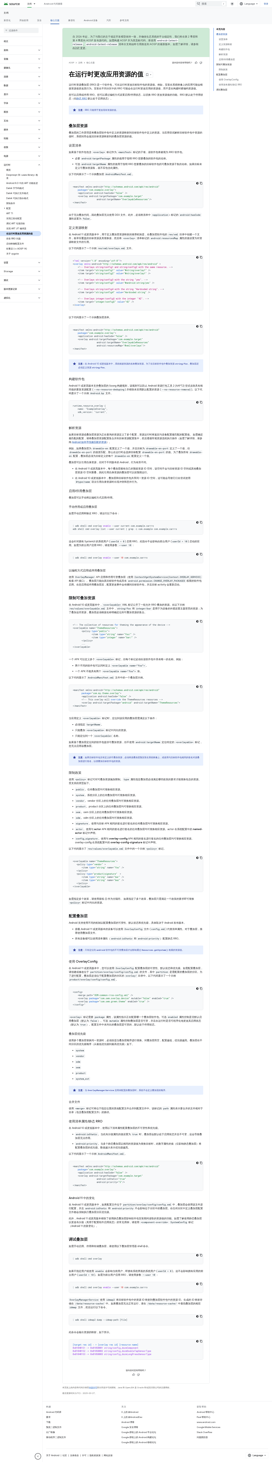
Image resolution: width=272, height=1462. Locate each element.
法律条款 (74, 1455)
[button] (18, 50)
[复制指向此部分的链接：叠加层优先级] (89, 1034)
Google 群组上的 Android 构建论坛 (138, 1437)
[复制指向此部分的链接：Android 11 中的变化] (98, 1198)
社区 (64, 1455)
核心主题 (54, 20)
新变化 (7, 20)
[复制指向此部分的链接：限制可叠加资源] (98, 598)
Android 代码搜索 (53, 3)
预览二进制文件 (54, 1427)
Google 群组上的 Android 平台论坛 (138, 1432)
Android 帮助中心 (205, 1412)
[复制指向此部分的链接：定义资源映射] (91, 228)
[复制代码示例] (201, 183)
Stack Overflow (204, 1432)
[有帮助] (196, 62)
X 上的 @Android (129, 1412)
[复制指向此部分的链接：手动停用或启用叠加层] (100, 507)
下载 (48, 1422)
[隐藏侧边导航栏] (38, 1456)
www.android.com (206, 1422)
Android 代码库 (53, 1412)
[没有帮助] (200, 62)
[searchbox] (21, 30)
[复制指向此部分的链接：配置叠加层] (91, 916)
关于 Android (52, 1455)
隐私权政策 (95, 1455)
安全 (39, 20)
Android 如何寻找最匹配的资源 (89, 442)
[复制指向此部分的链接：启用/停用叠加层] (95, 491)
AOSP (71, 62)
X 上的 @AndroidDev (131, 1417)
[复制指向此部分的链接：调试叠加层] (91, 1240)
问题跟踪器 (202, 1437)
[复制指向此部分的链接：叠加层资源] (91, 126)
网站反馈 (108, 1455)
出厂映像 (50, 1432)
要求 (48, 1417)
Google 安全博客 (129, 1427)
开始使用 (23, 20)
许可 (84, 1455)
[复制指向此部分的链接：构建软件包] (88, 379)
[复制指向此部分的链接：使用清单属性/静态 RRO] (105, 1121)
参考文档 (124, 20)
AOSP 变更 (79, 48)
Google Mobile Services (208, 1427)
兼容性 (71, 20)
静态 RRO (81, 98)
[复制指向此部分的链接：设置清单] (84, 146)
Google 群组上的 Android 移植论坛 (138, 1442)
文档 (29, 3)
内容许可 (93, 1387)
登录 (266, 3)
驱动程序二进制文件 (56, 1437)
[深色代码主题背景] (197, 183)
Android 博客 (127, 1422)
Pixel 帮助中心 (203, 1417)
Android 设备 (91, 20)
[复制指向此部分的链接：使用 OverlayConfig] (100, 962)
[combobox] (211, 4)
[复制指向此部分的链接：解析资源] (84, 428)
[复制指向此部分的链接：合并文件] (83, 1102)
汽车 (109, 20)
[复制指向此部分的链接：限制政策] (84, 773)
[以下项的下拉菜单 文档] (36, 4)
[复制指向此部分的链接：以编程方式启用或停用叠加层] (109, 571)
